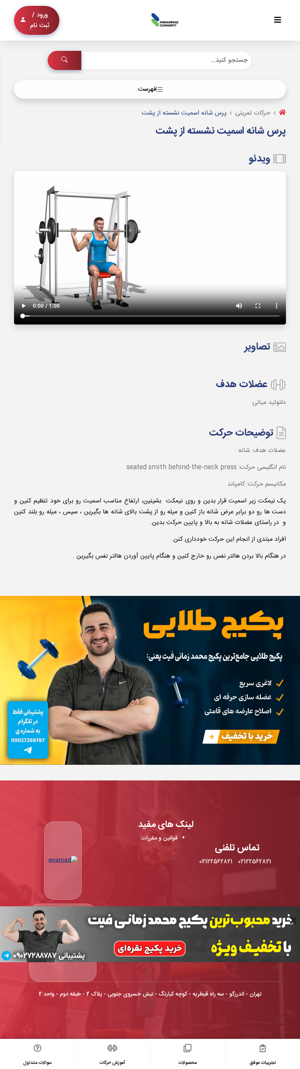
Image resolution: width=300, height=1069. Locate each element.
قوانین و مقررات (159, 838)
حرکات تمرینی (252, 113)
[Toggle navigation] (278, 20)
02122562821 (254, 861)
